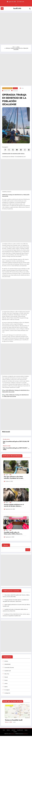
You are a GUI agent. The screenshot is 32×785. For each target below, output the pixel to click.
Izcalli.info (17, 8)
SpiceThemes (25, 737)
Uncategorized (7, 693)
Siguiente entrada (6, 445)
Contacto (15, 735)
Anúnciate (13, 734)
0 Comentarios (15, 90)
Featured (6, 677)
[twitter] (9, 149)
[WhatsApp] (24, 149)
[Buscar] (30, 9)
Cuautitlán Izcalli (7, 670)
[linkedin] (12, 149)
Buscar (6, 545)
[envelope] (16, 149)
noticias (15, 88)
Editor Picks (6, 674)
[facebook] (5, 149)
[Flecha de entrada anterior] (28, 441)
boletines (6, 661)
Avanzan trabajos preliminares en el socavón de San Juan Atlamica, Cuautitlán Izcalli (14, 505)
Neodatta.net (13, 737)
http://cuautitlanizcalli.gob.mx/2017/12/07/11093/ (15, 448)
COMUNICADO (7, 664)
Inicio (4, 734)
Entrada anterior (6, 439)
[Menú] (2, 8)
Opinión (6, 686)
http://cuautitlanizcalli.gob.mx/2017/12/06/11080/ (16, 442)
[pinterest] (20, 149)
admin (22, 88)
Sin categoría (7, 689)
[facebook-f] (16, 4)
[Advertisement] (16, 28)
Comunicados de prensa (7, 88)
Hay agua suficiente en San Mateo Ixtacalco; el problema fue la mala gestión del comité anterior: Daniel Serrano (13, 477)
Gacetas (6, 680)
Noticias (8, 734)
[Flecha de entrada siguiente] (28, 448)
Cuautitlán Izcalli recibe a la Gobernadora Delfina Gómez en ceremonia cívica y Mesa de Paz (13, 533)
